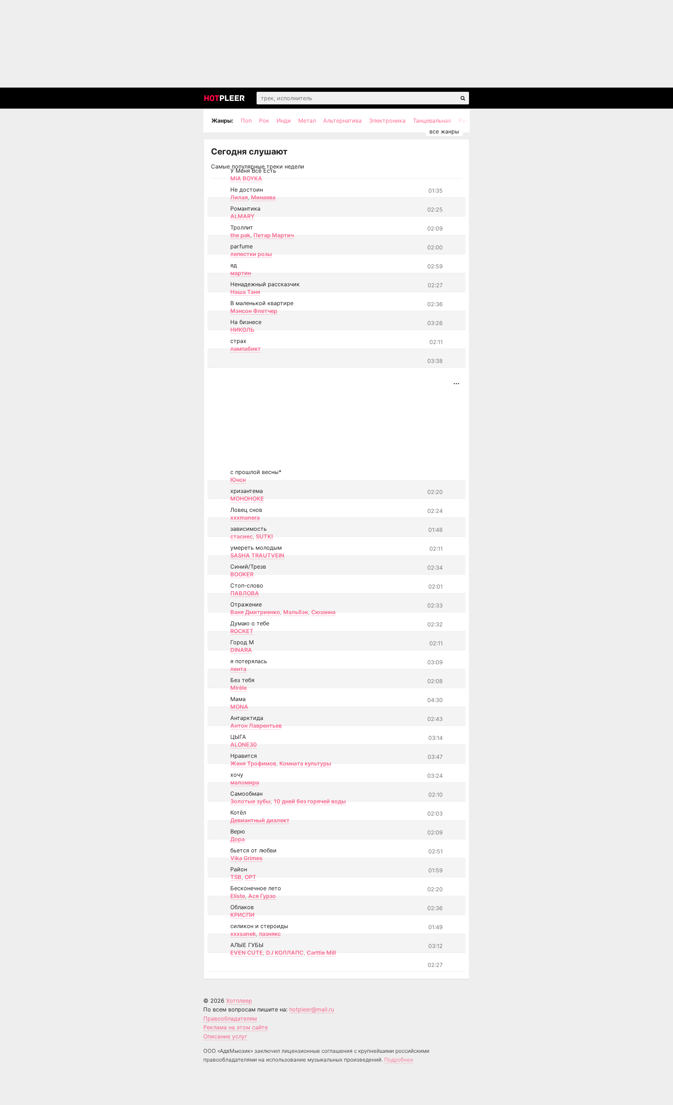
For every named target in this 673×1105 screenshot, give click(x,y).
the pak (240, 235)
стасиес (241, 536)
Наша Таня (245, 291)
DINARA (241, 649)
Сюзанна (323, 612)
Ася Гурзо (262, 895)
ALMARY (242, 216)
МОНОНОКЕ (247, 498)
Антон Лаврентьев (256, 725)
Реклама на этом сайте (235, 1027)
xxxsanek (243, 933)
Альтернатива (342, 120)
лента (238, 668)
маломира (244, 782)
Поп (246, 120)
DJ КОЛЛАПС (285, 952)
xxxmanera (245, 517)
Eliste (237, 895)
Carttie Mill (321, 952)
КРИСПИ (242, 914)
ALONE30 (243, 744)
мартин (240, 272)
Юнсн (238, 479)
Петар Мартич (273, 235)
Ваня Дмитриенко (255, 612)
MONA (239, 706)
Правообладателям (230, 1018)
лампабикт (245, 348)
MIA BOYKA (246, 178)
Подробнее (398, 1059)
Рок (264, 120)
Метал (307, 120)
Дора (237, 839)
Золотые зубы (250, 801)
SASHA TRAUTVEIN (257, 555)
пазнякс (270, 933)
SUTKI (264, 536)
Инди (284, 120)
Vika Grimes (246, 858)
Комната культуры (305, 763)
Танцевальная (432, 120)
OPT (250, 876)
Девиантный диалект (260, 820)
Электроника (387, 120)
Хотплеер (239, 1000)
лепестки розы (251, 254)
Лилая (239, 197)
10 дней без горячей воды (310, 801)
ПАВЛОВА (244, 593)
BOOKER (241, 574)
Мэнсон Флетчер (253, 310)
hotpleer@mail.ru (311, 1009)
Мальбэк (295, 612)
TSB (236, 876)
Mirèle (238, 687)
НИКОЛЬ (242, 329)
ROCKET (241, 630)
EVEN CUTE (246, 952)
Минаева (263, 197)
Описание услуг (225, 1036)
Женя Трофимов (253, 763)
